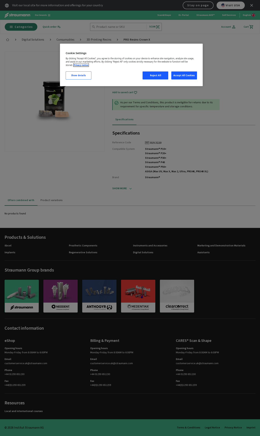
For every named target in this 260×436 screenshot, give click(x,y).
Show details (78, 75)
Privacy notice (81, 65)
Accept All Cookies (184, 75)
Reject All (155, 75)
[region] (131, 65)
